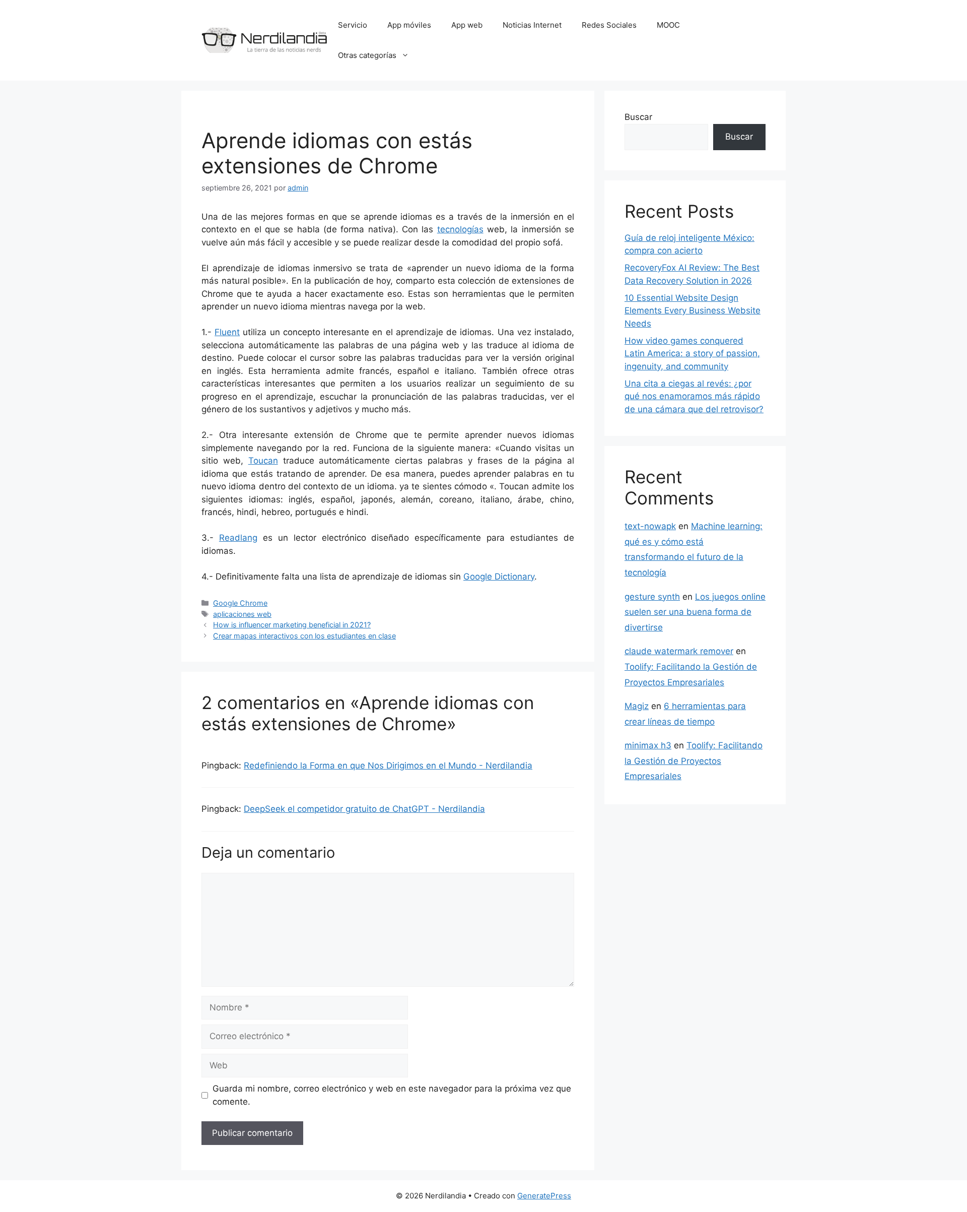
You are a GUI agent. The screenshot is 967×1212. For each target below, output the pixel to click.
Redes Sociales (609, 25)
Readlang (238, 538)
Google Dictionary (498, 576)
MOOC (668, 25)
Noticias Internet (532, 25)
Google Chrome (240, 603)
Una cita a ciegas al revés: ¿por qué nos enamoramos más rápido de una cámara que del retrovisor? (694, 396)
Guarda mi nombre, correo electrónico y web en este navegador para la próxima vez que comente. (392, 1095)
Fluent (227, 332)
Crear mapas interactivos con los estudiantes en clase (304, 635)
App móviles (409, 25)
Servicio (352, 25)
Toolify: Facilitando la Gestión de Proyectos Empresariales (694, 760)
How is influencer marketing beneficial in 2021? (292, 624)
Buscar (638, 117)
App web (466, 25)
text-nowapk (650, 526)
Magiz (637, 706)
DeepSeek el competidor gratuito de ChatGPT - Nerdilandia (364, 809)
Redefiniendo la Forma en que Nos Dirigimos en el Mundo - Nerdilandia (388, 765)
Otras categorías (367, 55)
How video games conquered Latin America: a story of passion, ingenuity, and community (692, 353)
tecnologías (460, 229)
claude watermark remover (679, 651)
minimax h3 (648, 745)
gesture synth (652, 597)
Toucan (263, 461)
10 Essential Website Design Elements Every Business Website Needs (693, 311)
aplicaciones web (242, 614)
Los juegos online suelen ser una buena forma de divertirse (695, 612)
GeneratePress (544, 1195)
